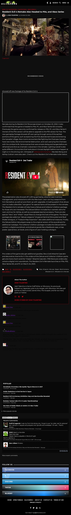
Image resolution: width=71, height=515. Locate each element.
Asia (41, 269)
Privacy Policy (35, 502)
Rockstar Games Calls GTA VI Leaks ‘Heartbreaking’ (20, 401)
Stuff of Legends (14, 423)
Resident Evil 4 (50, 271)
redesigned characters (42, 152)
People (5, 417)
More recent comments (10, 455)
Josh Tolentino (13, 15)
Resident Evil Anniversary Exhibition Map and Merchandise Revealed (26, 396)
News (4, 9)
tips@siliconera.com (39, 513)
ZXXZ (11, 432)
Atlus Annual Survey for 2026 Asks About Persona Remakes (18, 428)
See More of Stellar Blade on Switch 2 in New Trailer (20, 406)
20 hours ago (37, 439)
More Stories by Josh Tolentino (28, 300)
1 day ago (42, 447)
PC (7, 9)
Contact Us (47, 500)
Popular (15, 417)
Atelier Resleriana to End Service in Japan (17, 391)
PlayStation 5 (22, 9)
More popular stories (10, 411)
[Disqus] (35, 327)
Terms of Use (59, 500)
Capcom (5, 58)
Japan (57, 269)
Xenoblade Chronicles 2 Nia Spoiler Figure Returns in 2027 (23, 387)
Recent (10, 417)
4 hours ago (38, 428)
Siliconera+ (28, 500)
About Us (38, 500)
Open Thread (18, 500)
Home (9, 500)
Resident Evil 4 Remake (62, 271)
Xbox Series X (32, 9)
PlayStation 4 (13, 9)
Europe (52, 269)
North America (64, 269)
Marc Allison (13, 443)
